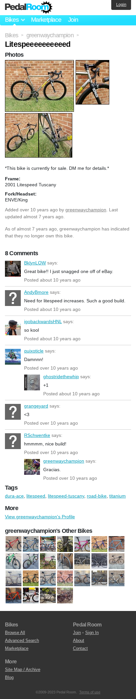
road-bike (97, 496)
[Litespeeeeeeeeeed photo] (40, 63)
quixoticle (13, 357)
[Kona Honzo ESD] (13, 544)
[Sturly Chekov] (116, 578)
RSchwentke (13, 441)
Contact (80, 648)
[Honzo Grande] (13, 561)
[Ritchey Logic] (30, 578)
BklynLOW (13, 269)
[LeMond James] (65, 561)
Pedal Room (28, 7)
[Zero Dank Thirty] (65, 595)
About (78, 640)
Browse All (15, 632)
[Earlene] (82, 544)
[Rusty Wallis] (82, 578)
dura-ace (14, 496)
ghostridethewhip (32, 382)
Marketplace (46, 19)
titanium (117, 496)
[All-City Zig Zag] (47, 544)
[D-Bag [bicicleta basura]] (65, 544)
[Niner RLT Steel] (116, 561)
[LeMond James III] (82, 561)
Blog (9, 677)
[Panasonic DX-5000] (13, 578)
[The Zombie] (47, 595)
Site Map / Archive (22, 669)
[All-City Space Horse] (30, 544)
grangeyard (13, 412)
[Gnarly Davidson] (116, 544)
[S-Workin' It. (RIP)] (30, 595)
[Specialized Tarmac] (99, 578)
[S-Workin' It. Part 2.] (13, 595)
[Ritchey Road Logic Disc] (47, 578)
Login (121, 4)
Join (73, 19)
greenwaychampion (85, 209)
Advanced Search (22, 640)
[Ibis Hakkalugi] (30, 561)
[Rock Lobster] (65, 578)
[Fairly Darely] (99, 544)
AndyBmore (13, 298)
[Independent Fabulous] (47, 561)
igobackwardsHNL (13, 327)
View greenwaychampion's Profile (40, 516)
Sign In (92, 632)
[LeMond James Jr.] (99, 561)
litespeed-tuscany (66, 496)
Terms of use (89, 692)
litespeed (35, 496)
